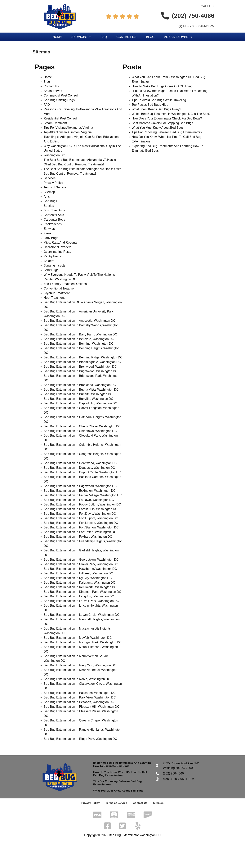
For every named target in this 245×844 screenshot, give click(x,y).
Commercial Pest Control (61, 95)
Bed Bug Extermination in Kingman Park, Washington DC (82, 591)
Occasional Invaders (57, 247)
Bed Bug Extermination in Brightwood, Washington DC (81, 371)
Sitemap (49, 192)
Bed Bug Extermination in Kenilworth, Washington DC (80, 587)
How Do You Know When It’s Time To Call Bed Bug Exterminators (120, 773)
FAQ (104, 36)
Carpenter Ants (54, 215)
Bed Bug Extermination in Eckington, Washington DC (80, 490)
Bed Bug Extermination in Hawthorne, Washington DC (80, 568)
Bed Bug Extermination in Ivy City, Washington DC (78, 578)
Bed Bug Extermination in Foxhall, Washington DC (78, 536)
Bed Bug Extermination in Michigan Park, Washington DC (83, 642)
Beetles (49, 205)
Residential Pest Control (60, 118)
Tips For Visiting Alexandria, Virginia (68, 127)
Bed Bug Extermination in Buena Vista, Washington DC (81, 389)
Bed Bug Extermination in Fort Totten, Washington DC (80, 532)
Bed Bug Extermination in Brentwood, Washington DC (80, 366)
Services (79, 36)
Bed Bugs (50, 201)
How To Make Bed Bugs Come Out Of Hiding (162, 86)
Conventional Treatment (60, 288)
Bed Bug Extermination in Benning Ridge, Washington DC (83, 357)
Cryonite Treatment (56, 293)
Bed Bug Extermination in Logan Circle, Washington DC (81, 614)
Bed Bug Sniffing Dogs (59, 100)
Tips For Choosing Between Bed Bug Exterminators (167, 132)
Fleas (47, 233)
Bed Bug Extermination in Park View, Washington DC (80, 697)
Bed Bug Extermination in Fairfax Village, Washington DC (83, 495)
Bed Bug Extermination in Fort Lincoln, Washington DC (81, 522)
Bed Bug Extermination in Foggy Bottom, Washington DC (82, 504)
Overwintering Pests (57, 251)
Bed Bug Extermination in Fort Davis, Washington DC (80, 513)
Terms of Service (55, 187)
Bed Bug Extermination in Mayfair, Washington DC (78, 637)
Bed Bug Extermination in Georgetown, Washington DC (81, 559)
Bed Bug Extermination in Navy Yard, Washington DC (80, 665)
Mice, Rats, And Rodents (60, 242)
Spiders (49, 261)
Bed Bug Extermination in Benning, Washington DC (79, 343)
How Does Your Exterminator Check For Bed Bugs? (167, 118)
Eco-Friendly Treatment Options (65, 283)
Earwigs (49, 228)
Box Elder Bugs (54, 210)
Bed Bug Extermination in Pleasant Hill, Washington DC (81, 706)
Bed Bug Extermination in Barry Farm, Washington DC (80, 334)
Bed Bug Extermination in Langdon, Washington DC (79, 596)
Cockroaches (53, 224)
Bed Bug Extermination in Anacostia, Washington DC (79, 320)
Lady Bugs (51, 238)
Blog (150, 36)
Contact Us (126, 36)
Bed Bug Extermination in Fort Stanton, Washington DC (81, 527)
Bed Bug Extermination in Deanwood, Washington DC (80, 463)
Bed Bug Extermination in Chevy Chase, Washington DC (82, 426)
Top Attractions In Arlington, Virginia (68, 132)
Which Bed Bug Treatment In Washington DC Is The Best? (171, 113)
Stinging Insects (54, 265)
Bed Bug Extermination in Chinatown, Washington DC (80, 431)
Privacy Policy (53, 182)
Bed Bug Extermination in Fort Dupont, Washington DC (81, 518)
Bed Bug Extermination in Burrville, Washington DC (78, 398)
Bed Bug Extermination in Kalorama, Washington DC (79, 582)
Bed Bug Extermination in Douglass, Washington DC (79, 467)
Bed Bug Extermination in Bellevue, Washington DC (79, 339)
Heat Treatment (54, 297)
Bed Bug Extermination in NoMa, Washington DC (77, 679)
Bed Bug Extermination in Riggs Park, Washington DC (80, 738)
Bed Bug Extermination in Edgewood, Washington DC (80, 486)
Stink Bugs (51, 270)
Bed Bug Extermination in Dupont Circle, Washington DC (82, 472)
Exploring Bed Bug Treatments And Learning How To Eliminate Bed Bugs (122, 764)
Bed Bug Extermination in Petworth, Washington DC (79, 702)
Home (57, 36)
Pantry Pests (52, 256)
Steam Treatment (55, 123)
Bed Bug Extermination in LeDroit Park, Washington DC (81, 601)
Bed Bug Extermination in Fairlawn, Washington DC (79, 499)
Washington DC (54, 155)
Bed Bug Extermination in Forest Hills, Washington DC (81, 509)
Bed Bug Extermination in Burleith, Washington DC (78, 394)
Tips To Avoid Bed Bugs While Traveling (159, 100)
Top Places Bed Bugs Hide (150, 104)
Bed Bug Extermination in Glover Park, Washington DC (81, 564)
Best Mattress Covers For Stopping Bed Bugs (162, 123)
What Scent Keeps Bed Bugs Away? (156, 109)
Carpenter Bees (54, 219)
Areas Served (176, 36)
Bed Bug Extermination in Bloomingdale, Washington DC (82, 362)
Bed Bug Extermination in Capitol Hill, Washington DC (80, 403)
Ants (47, 196)
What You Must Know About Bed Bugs (158, 127)
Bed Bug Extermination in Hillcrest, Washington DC (78, 573)
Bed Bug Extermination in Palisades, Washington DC (80, 692)
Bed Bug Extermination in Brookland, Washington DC (80, 385)
